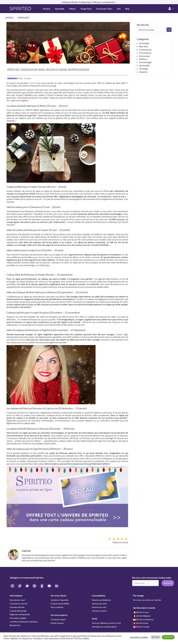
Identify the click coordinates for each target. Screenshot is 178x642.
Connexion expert (58, 619)
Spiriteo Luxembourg (144, 619)
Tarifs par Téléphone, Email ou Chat (106, 623)
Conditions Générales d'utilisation (24, 621)
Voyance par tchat (99, 603)
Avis (119, 9)
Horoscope (144, 56)
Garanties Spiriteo (17, 607)
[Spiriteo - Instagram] (12, 585)
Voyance (46, 9)
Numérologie (145, 62)
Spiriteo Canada (142, 626)
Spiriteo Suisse (142, 623)
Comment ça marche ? (19, 603)
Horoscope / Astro (104, 9)
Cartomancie (145, 49)
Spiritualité (144, 65)
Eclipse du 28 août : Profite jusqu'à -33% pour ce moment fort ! (89, 2)
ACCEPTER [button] (168, 637)
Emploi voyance (57, 623)
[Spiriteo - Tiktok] (20, 585)
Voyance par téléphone (101, 600)
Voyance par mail (99, 607)
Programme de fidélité (60, 603)
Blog (127, 9)
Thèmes (72, 9)
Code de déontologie (18, 611)
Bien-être (143, 46)
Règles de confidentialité (20, 614)
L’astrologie (12, 85)
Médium (143, 59)
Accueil (9, 18)
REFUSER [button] (156, 637)
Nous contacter (57, 607)
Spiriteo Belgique (143, 616)
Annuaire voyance (99, 611)
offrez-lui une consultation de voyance (101, 322)
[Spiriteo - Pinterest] (34, 585)
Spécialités (59, 9)
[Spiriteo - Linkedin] (56, 585)
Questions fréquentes (59, 600)
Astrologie (23, 18)
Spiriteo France (142, 612)
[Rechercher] (169, 29)
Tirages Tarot (86, 9)
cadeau (40, 463)
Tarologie (143, 68)
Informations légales (18, 618)
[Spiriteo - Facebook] (42, 585)
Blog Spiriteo (15, 625)
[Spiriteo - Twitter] (27, 585)
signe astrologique (66, 83)
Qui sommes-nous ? (18, 600)
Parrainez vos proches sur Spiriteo (147, 600)
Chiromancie (145, 52)
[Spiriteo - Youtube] (49, 585)
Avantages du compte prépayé (104, 626)
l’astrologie (22, 97)
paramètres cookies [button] (139, 637)
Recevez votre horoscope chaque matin (151, 577)
